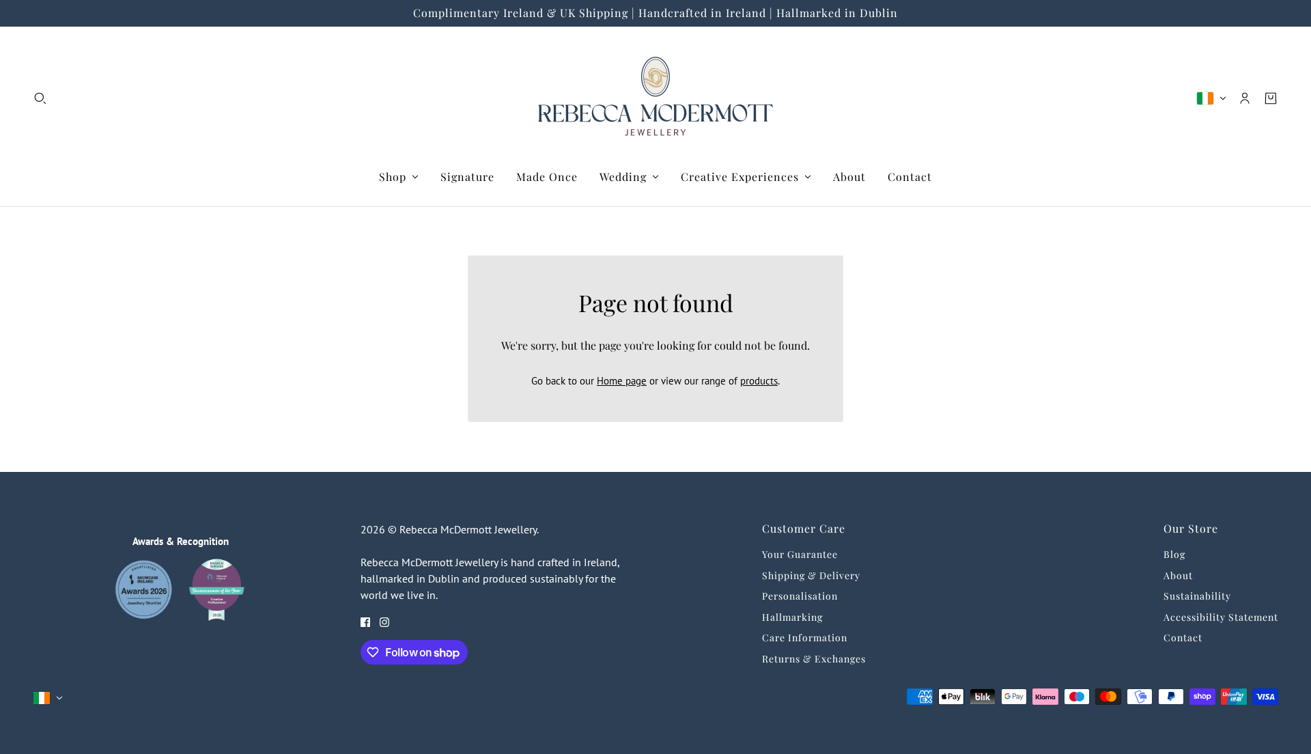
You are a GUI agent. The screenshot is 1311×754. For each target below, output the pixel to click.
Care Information (804, 637)
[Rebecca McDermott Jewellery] (655, 98)
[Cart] (1270, 98)
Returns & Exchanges (814, 658)
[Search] (40, 98)
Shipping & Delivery (811, 575)
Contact (1183, 637)
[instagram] (384, 622)
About (1178, 575)
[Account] (1244, 98)
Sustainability (1197, 595)
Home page (622, 380)
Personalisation (800, 595)
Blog (1174, 554)
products (759, 380)
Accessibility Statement (1221, 617)
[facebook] (365, 622)
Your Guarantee (800, 554)
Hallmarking (792, 617)
